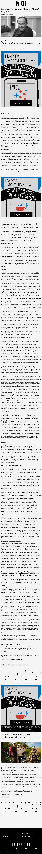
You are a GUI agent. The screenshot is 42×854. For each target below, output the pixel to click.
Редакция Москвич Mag (8, 740)
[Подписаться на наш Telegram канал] (6, 679)
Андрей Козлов (3, 664)
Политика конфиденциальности (28, 833)
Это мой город (25, 664)
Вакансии (24, 831)
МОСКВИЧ (21, 4)
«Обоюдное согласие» (5, 659)
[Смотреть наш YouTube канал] (36, 679)
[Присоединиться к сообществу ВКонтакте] (16, 679)
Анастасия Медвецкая (8, 14)
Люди (2, 14)
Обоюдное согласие (7, 574)
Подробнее (30, 729)
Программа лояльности (26, 836)
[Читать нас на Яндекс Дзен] (26, 679)
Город (2, 740)
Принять (11, 729)
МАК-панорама (10, 347)
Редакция (24, 830)
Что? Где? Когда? (18, 664)
